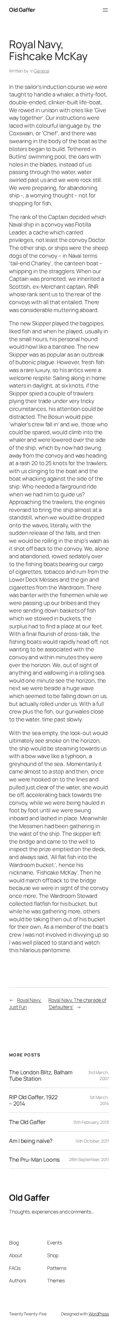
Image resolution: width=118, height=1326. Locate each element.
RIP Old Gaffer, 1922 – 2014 (33, 1100)
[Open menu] (105, 10)
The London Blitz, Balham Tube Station (40, 1075)
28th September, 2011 (89, 1159)
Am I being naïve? (31, 1141)
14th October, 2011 (92, 1141)
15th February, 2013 (91, 1122)
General (41, 71)
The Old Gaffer (27, 1122)
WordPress (99, 1314)
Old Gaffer (22, 9)
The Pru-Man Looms (34, 1159)
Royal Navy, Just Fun (25, 1003)
